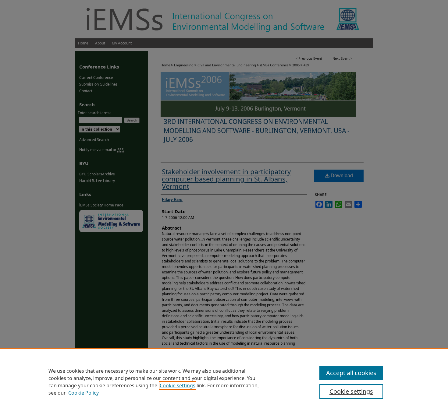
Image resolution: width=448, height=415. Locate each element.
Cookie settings (177, 385)
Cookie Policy (83, 392)
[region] (224, 381)
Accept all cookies (351, 373)
